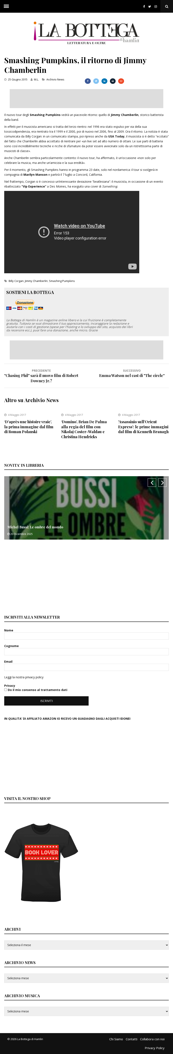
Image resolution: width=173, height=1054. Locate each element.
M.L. (36, 79)
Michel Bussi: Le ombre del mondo (35, 527)
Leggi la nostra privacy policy (23, 677)
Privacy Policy (155, 1048)
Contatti (131, 1039)
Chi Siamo (116, 1039)
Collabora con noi (152, 1039)
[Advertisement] (86, 98)
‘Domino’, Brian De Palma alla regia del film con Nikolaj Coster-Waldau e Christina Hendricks (84, 429)
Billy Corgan (16, 281)
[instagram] (156, 6)
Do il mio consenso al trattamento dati (37, 690)
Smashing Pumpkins (62, 281)
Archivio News (55, 79)
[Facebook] (144, 6)
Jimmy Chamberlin (36, 281)
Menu (6, 6)
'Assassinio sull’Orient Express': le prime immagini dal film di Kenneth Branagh (143, 426)
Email (8, 662)
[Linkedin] (104, 81)
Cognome (12, 646)
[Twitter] (150, 6)
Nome (9, 630)
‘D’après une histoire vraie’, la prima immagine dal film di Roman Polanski (28, 426)
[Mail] (121, 81)
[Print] (113, 81)
